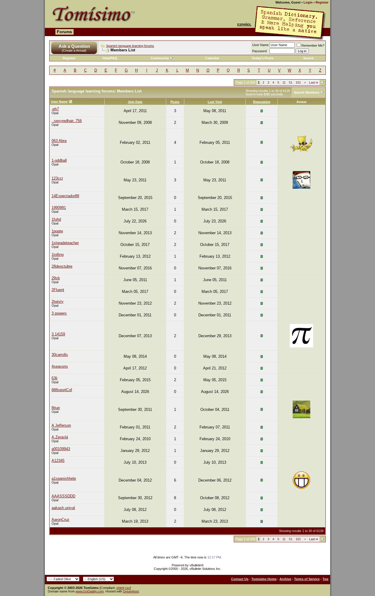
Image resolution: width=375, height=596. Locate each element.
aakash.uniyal (63, 508)
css (127, 588)
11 (284, 82)
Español (244, 24)
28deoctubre (62, 266)
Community (160, 58)
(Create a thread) (74, 50)
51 (290, 82)
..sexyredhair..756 (67, 121)
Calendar (212, 58)
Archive (285, 579)
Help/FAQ (110, 58)
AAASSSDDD (63, 496)
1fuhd (56, 219)
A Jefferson (61, 425)
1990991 (59, 207)
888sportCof (62, 390)
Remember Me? (312, 45)
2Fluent (58, 290)
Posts (175, 102)
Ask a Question (74, 46)
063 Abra (59, 141)
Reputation (261, 102)
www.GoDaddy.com (90, 591)
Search (308, 58)
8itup (56, 408)
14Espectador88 (65, 196)
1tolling (58, 254)
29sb (56, 278)
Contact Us (239, 579)
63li (54, 378)
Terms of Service (307, 579)
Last (313, 82)
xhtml (120, 588)
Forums (64, 31)
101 (298, 82)
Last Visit (215, 102)
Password (259, 51)
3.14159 (58, 334)
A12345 (58, 460)
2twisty (58, 301)
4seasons (60, 366)
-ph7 (55, 109)
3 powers (59, 313)
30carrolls (60, 354)
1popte (57, 231)
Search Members (306, 92)
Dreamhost (131, 591)
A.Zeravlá (60, 437)
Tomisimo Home (264, 579)
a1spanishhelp (64, 478)
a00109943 (61, 449)
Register (322, 2)
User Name (260, 45)
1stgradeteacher (65, 243)
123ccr (57, 178)
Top (325, 579)
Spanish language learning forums (130, 46)
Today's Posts (262, 58)
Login (308, 2)
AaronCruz (60, 519)
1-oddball (59, 160)
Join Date (135, 102)
